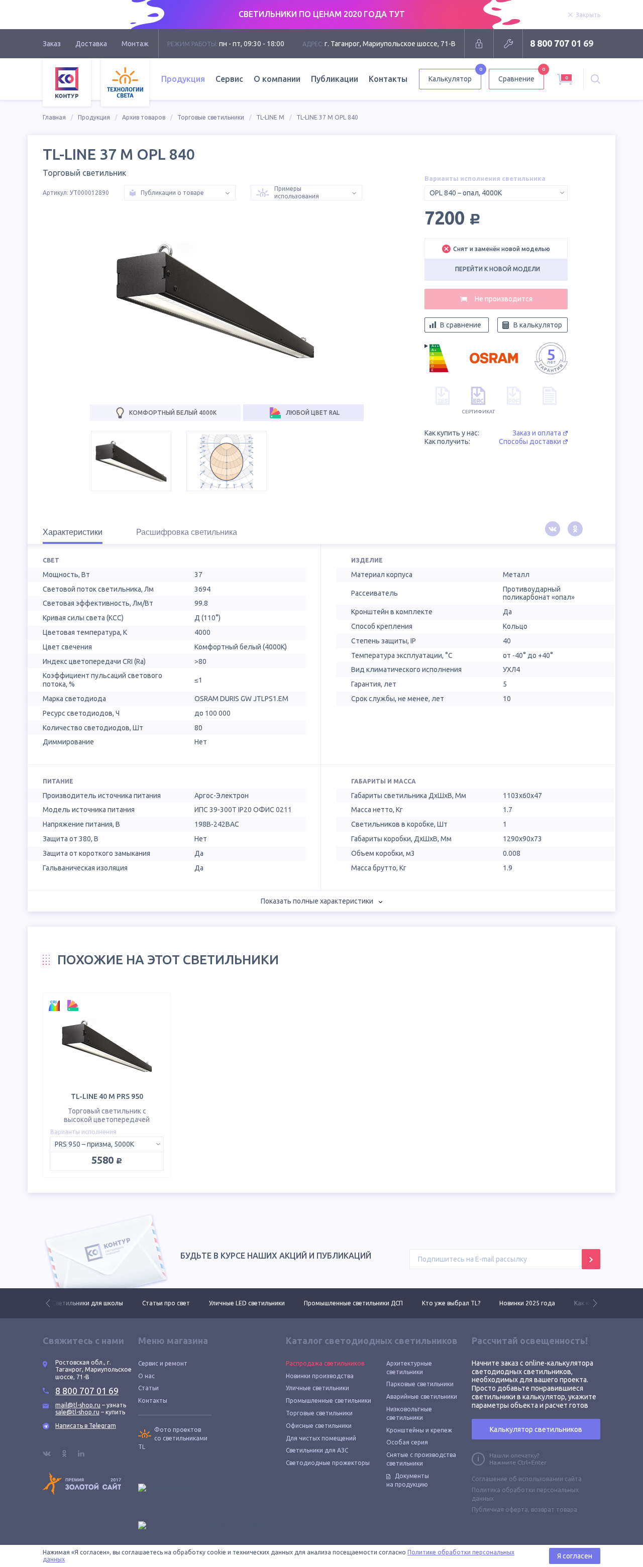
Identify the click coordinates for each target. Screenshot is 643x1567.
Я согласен (574, 1556)
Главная (54, 117)
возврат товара (554, 1509)
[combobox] (496, 193)
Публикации (334, 78)
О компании (277, 78)
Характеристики (72, 532)
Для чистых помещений (321, 1438)
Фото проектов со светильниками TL (172, 1438)
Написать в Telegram (85, 1425)
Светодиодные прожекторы (328, 1463)
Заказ (52, 44)
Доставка (91, 44)
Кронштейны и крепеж (419, 1430)
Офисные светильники (319, 1425)
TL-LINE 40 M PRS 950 (107, 1096)
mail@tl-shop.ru (77, 1405)
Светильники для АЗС (317, 1450)
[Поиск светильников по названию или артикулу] (595, 79)
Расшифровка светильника (186, 532)
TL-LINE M (270, 117)
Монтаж (135, 44)
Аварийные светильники (421, 1396)
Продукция (94, 117)
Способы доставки (530, 441)
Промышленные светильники (328, 1400)
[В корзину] (496, 299)
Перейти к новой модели (497, 269)
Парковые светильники (420, 1384)
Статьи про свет (76, 1303)
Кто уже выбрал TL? (361, 1303)
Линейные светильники (585, 1303)
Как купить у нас (507, 1303)
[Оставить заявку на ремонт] (508, 43)
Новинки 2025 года (437, 1303)
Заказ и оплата (536, 433)
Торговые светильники (210, 117)
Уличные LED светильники (157, 1303)
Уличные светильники (317, 1388)
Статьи (148, 1388)
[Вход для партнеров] (479, 43)
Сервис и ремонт (162, 1363)
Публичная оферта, (500, 1509)
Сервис (229, 78)
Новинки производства (320, 1376)
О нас (146, 1376)
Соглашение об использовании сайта (527, 1479)
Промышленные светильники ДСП (263, 1303)
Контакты (388, 78)
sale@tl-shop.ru (77, 1412)
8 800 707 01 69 (561, 43)
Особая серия (407, 1442)
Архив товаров (143, 117)
